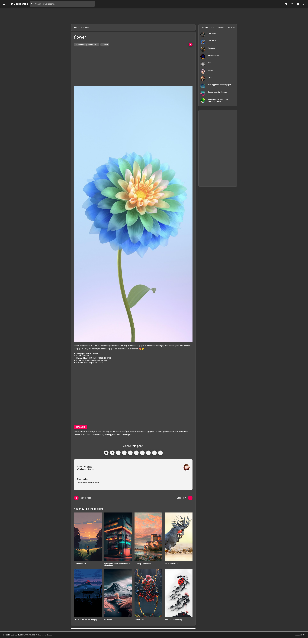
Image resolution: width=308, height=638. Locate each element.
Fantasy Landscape (143, 564)
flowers (153, 346)
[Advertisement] (154, 16)
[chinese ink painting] (178, 593)
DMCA (22, 635)
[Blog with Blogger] (148, 453)
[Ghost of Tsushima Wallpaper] (88, 593)
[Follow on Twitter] (286, 4)
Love (210, 77)
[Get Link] (154, 453)
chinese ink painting (173, 620)
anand (89, 466)
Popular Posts (207, 27)
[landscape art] (88, 537)
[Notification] (298, 4)
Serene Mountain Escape (217, 92)
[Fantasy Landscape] (148, 537)
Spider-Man (139, 620)
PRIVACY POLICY (31, 635)
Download (80, 427)
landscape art (80, 564)
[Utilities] (304, 4)
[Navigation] (4, 4)
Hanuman (211, 48)
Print (106, 44)
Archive (231, 27)
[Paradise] (118, 593)
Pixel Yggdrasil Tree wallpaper (219, 85)
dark (209, 63)
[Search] (32, 3)
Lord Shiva (212, 33)
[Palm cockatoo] (178, 537)
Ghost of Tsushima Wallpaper (86, 620)
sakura (210, 70)
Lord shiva (212, 41)
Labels (221, 27)
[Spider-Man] (148, 593)
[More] (160, 453)
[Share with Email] (142, 453)
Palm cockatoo (171, 564)
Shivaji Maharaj (213, 55)
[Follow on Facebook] (292, 4)
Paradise (108, 620)
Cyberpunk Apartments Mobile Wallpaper (117, 565)
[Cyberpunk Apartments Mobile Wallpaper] (118, 537)
